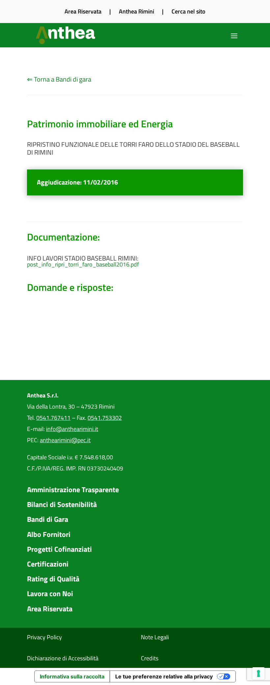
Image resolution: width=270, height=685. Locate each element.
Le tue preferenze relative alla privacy (164, 676)
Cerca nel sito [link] (188, 11)
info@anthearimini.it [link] (72, 428)
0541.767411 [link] (53, 417)
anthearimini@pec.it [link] (65, 440)
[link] (66, 35)
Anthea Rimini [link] (136, 11)
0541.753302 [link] (105, 417)
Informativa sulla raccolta (72, 676)
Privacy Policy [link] (44, 637)
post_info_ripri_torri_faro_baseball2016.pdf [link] (83, 264)
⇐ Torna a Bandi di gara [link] (59, 79)
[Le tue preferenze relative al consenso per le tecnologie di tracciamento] (258, 673)
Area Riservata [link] (83, 11)
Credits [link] (149, 658)
